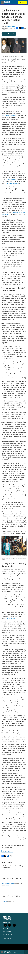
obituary (9, 115)
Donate (23, 2)
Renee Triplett (10, 618)
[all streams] (26, 952)
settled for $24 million (12, 183)
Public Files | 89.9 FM (7, 938)
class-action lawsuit (12, 179)
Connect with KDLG (7, 931)
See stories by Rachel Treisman (10, 870)
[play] (2, 952)
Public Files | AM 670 (7, 935)
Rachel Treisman (10, 26)
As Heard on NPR (7, 851)
